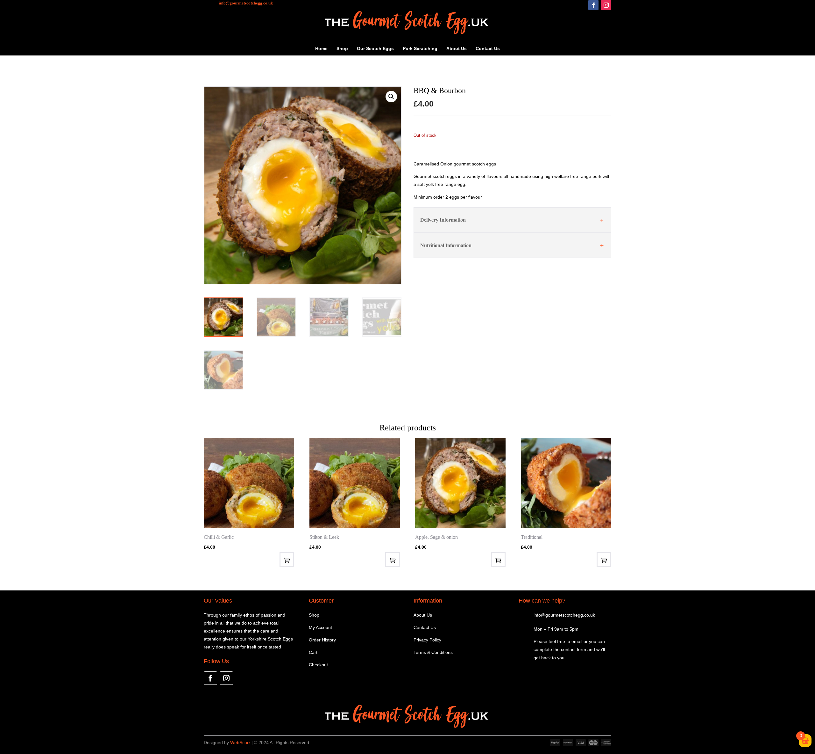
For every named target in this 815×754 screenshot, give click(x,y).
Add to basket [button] (604, 559)
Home (321, 48)
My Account (320, 627)
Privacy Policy (427, 639)
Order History (322, 639)
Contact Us (488, 48)
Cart (313, 652)
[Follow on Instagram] (606, 5)
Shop (342, 48)
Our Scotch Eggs (375, 48)
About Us (456, 48)
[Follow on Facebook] (593, 5)
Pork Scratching (420, 48)
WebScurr (240, 742)
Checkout (318, 664)
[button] (391, 96)
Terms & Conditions (433, 652)
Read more (287, 559)
